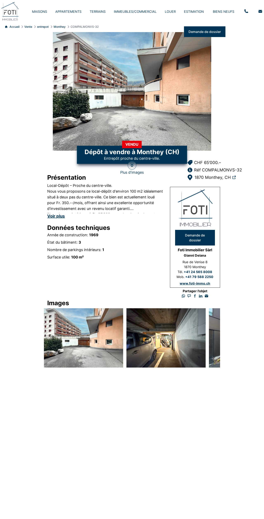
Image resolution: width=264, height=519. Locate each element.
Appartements (68, 11)
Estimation (194, 11)
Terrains (98, 11)
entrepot (43, 26)
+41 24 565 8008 (198, 272)
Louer (170, 11)
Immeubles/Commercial (135, 11)
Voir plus (56, 216)
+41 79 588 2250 (199, 277)
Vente (28, 26)
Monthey (60, 26)
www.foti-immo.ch (195, 283)
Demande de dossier (205, 32)
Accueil (14, 26)
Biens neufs (223, 11)
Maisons (39, 11)
